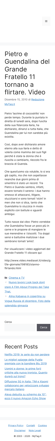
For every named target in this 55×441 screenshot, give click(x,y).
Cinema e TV (17, 277)
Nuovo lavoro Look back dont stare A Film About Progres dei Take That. (27, 287)
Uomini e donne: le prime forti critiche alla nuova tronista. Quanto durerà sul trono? (26, 372)
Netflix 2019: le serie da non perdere (27, 354)
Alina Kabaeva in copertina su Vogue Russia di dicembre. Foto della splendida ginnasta (27, 301)
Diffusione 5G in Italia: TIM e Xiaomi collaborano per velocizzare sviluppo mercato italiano (27, 385)
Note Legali (35, 430)
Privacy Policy (15, 425)
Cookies (42, 425)
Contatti (30, 425)
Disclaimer (20, 430)
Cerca (8, 321)
